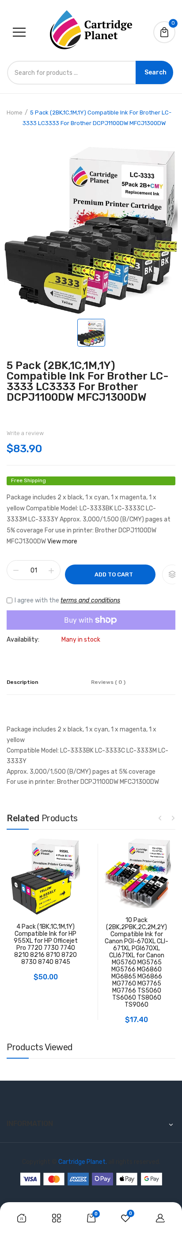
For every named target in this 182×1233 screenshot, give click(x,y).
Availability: (23, 640)
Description (22, 682)
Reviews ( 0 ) (108, 682)
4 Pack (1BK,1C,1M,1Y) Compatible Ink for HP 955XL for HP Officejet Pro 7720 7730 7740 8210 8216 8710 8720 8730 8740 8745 (46, 944)
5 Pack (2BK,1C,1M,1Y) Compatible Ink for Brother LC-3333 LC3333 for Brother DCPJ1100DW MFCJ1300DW (88, 381)
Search (155, 72)
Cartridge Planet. (82, 1162)
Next (173, 818)
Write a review (25, 433)
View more (62, 541)
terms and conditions (90, 600)
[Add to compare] (172, 574)
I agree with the (67, 600)
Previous (159, 818)
